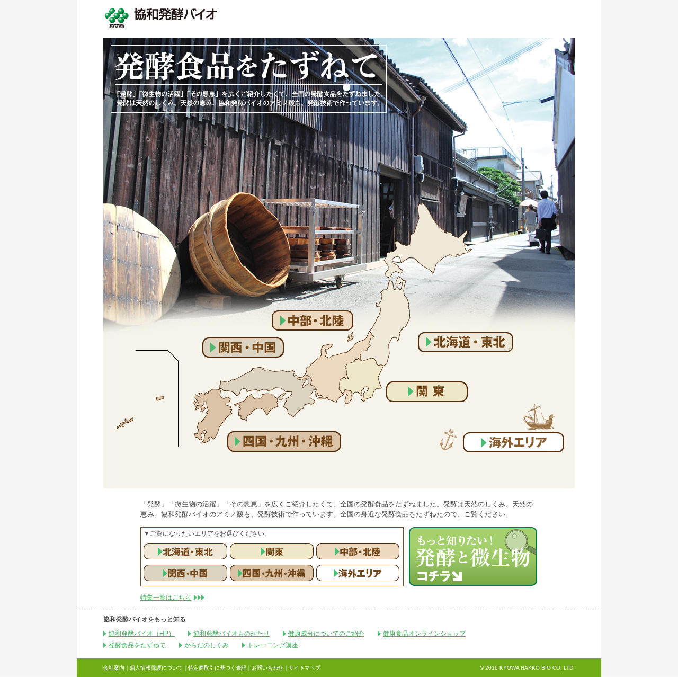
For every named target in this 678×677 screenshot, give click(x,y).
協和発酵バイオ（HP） (142, 633)
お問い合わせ (267, 668)
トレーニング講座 (272, 645)
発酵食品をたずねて (137, 645)
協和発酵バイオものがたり (231, 633)
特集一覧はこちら (165, 597)
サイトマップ (304, 668)
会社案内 (113, 668)
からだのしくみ (206, 645)
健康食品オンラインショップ (424, 633)
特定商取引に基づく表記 (217, 668)
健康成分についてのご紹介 (326, 633)
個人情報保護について (156, 668)
